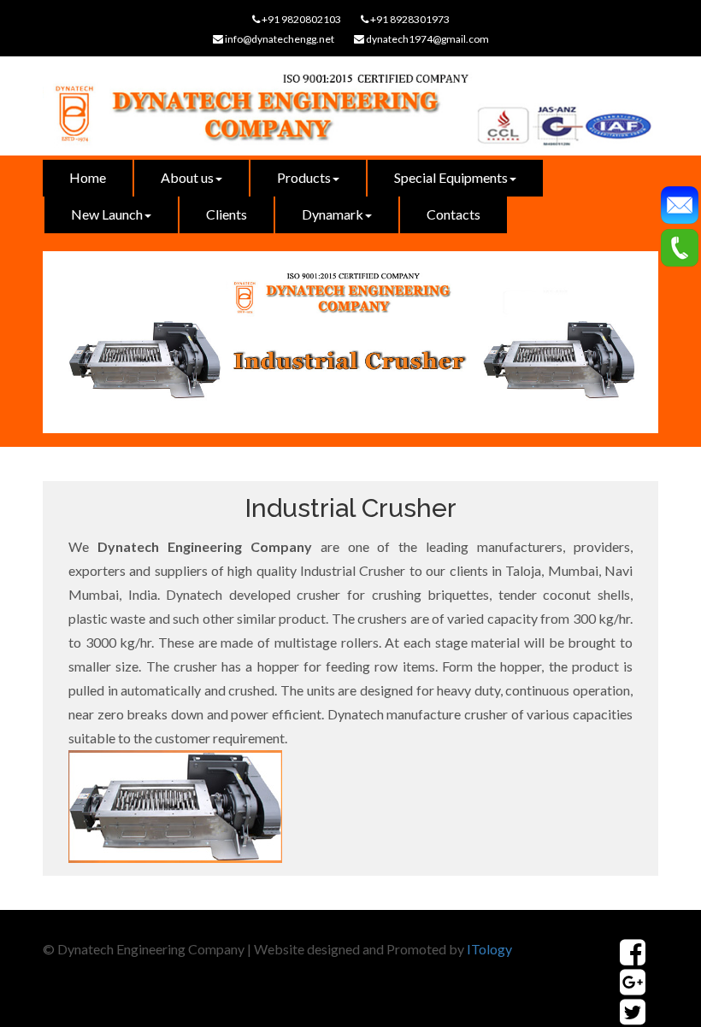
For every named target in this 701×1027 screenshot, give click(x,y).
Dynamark (332, 214)
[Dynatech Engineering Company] (350, 113)
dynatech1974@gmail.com (426, 38)
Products (304, 177)
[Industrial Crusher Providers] (632, 952)
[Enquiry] (679, 203)
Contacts (453, 214)
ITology (489, 949)
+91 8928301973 (409, 19)
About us (187, 177)
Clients (226, 214)
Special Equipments (451, 177)
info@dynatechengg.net (278, 38)
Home (87, 177)
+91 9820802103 (300, 19)
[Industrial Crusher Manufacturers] (632, 982)
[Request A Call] (679, 246)
